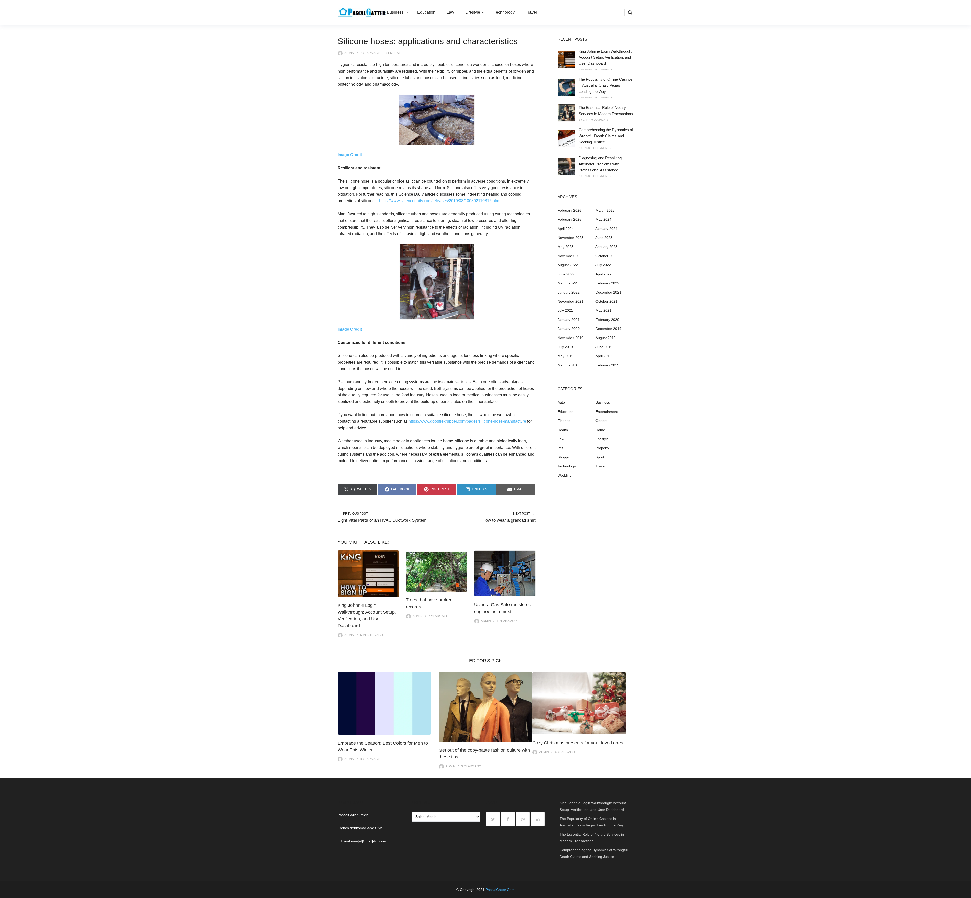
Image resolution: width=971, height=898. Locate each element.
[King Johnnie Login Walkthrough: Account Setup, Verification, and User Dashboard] (566, 59)
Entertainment (606, 412)
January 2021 (569, 320)
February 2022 (607, 283)
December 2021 (608, 292)
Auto (561, 402)
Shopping (565, 457)
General (393, 53)
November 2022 (570, 256)
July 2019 (565, 347)
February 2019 (607, 365)
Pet (560, 448)
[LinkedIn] (538, 819)
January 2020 (569, 329)
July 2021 (565, 310)
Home (600, 430)
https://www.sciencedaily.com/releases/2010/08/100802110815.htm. (439, 201)
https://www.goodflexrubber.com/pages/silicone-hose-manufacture (467, 421)
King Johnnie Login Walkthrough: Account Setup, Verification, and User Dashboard (605, 57)
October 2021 (606, 301)
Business (395, 12)
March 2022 (567, 283)
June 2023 (603, 238)
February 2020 (607, 320)
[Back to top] (966, 893)
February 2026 (569, 210)
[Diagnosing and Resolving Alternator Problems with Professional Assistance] (566, 166)
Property (602, 448)
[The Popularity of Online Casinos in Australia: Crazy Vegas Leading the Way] (566, 87)
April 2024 (566, 229)
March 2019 (567, 365)
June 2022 (566, 274)
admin (349, 53)
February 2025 (569, 219)
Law (450, 12)
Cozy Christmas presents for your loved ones (577, 742)
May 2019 (565, 356)
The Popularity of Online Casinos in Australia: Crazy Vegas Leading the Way (606, 85)
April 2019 (603, 356)
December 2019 (608, 329)
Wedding (565, 475)
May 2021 (603, 310)
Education (426, 12)
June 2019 (603, 347)
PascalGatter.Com (500, 890)
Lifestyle (472, 12)
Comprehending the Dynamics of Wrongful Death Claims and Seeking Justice (606, 136)
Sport (599, 457)
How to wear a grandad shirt (509, 520)
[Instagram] (523, 819)
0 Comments (604, 69)
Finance (564, 421)
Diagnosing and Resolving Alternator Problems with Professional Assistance (600, 164)
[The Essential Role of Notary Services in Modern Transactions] (566, 113)
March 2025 (605, 210)
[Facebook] (508, 819)
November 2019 (570, 338)
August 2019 (605, 338)
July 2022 (603, 265)
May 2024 (603, 219)
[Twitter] (493, 819)
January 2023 (606, 247)
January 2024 (606, 229)
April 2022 (603, 274)
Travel (531, 12)
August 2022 (568, 265)
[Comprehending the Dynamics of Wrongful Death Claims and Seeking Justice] (566, 138)
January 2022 (569, 292)
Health (563, 430)
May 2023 (565, 247)
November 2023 (570, 238)
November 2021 (570, 301)
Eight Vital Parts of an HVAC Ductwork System (382, 520)
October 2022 (606, 256)
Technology (504, 12)
